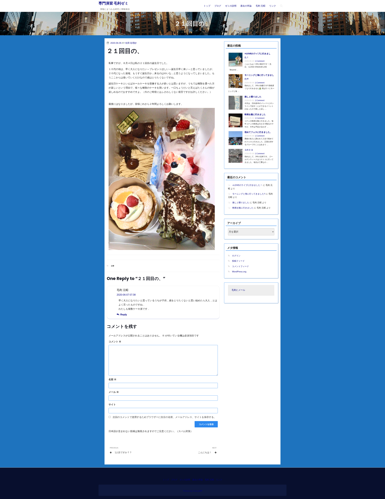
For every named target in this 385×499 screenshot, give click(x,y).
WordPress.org (239, 271)
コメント (115, 341)
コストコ (249, 149)
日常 (112, 266)
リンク (272, 5)
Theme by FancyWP (192, 491)
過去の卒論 (246, 5)
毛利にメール (238, 290)
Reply (123, 314)
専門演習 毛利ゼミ (113, 3)
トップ (207, 5)
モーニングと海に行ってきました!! (248, 194)
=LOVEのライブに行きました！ (247, 185)
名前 (112, 379)
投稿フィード (238, 261)
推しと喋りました (253, 96)
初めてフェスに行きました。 (258, 132)
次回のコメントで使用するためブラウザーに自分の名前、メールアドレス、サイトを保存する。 (164, 417)
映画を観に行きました (255, 114)
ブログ (217, 5)
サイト (112, 404)
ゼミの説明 (230, 5)
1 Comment (259, 61)
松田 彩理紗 (131, 43)
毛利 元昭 (260, 5)
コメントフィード (240, 266)
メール (114, 392)
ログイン (236, 255)
